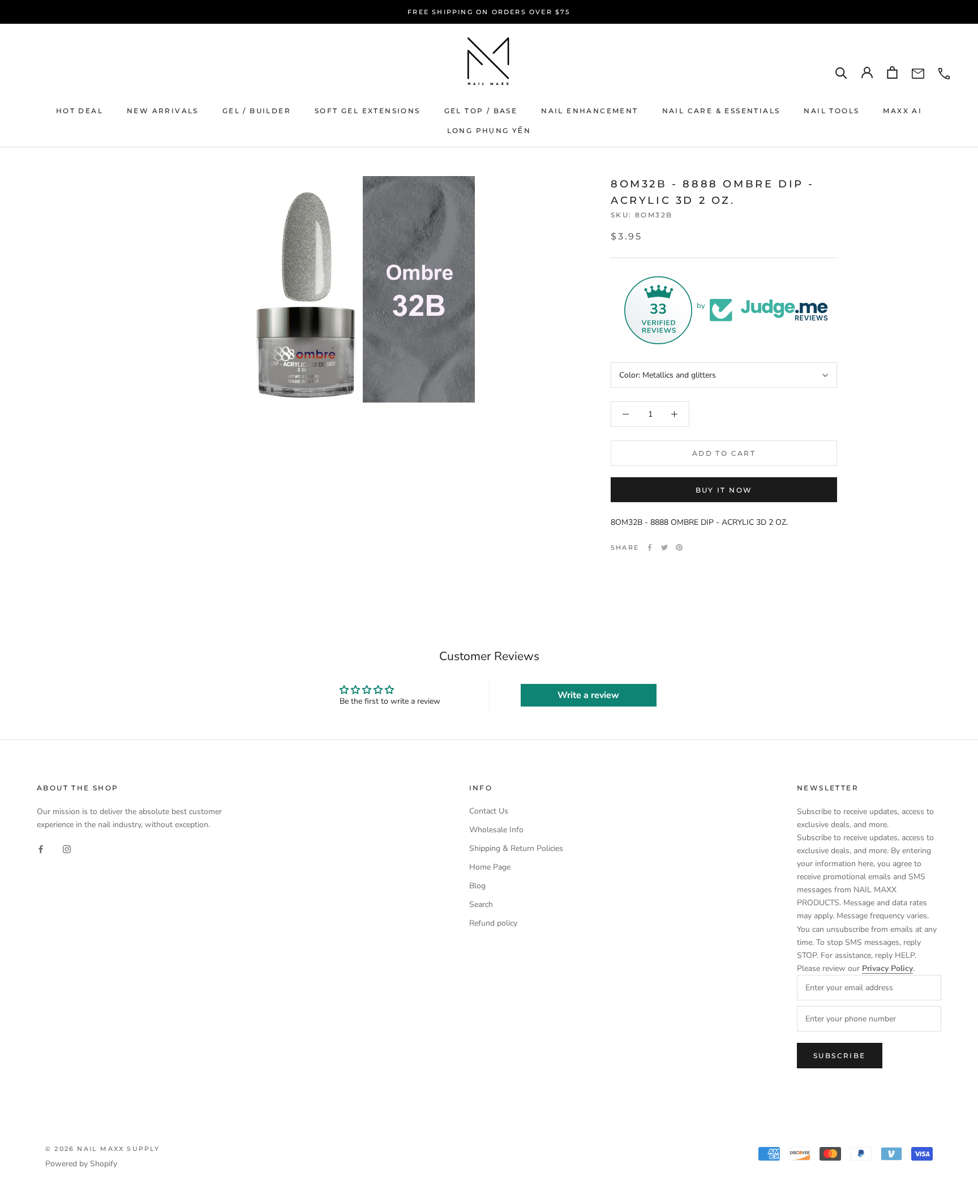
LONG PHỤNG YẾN (489, 130)
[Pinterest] (679, 547)
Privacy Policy (887, 968)
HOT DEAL (79, 110)
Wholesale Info (496, 829)
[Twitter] (664, 547)
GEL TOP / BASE (481, 110)
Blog (477, 885)
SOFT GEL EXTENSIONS (368, 110)
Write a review (588, 695)
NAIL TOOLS (831, 110)
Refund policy (493, 923)
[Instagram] (67, 848)
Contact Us (488, 811)
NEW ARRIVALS (163, 110)
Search (481, 904)
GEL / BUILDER (256, 110)
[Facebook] (649, 547)
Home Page (490, 867)
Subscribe (839, 1055)
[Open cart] (892, 72)
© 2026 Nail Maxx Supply (102, 1149)
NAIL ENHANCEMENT (589, 110)
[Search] (841, 73)
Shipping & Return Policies (516, 848)
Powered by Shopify (81, 1163)
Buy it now (724, 490)
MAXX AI (902, 110)
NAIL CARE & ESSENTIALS (721, 110)
